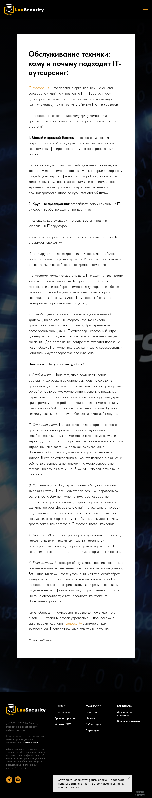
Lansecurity (73, 676)
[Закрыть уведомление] (129, 778)
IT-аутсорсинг (38, 141)
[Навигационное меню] (145, 9)
